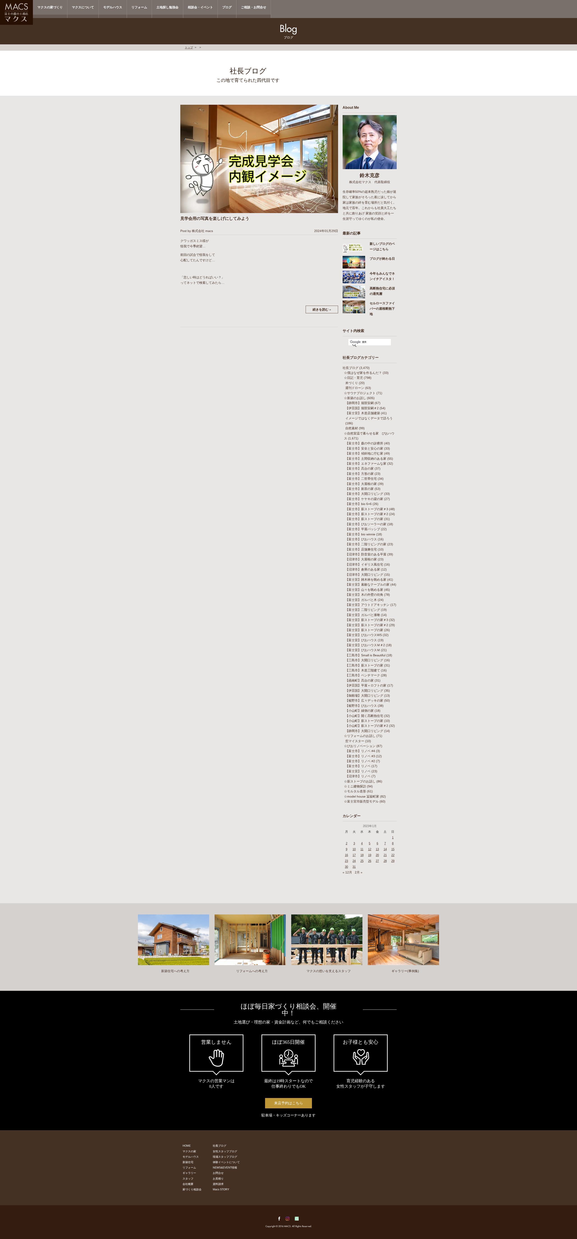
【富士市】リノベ (358, 766)
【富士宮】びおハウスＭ (362, 650)
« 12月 (347, 872)
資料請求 (218, 1184)
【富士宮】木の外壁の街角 (364, 594)
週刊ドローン (354, 388)
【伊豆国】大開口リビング (364, 690)
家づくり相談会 (192, 1189)
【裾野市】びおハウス (361, 705)
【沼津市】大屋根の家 (361, 559)
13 (377, 849)
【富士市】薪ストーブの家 (364, 519)
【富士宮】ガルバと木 (361, 600)
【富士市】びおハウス (361, 539)
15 (392, 849)
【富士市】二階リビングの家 (365, 544)
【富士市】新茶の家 (359, 489)
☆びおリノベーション (360, 746)
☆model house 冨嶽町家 (361, 796)
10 (354, 849)
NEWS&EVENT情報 (225, 1167)
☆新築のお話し (355, 398)
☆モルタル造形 (355, 791)
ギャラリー (189, 1173)
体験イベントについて (226, 1162)
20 (377, 855)
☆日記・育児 (353, 378)
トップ (189, 47)
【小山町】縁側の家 (359, 710)
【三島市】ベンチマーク (362, 675)
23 (346, 861)
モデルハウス (112, 7)
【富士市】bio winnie (360, 534)
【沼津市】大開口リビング (364, 574)
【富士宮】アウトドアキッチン (367, 605)
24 (354, 861)
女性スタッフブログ (225, 1151)
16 (346, 855)
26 (369, 861)
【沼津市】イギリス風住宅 (364, 564)
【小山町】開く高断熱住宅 (364, 716)
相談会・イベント (200, 7)
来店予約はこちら (288, 1103)
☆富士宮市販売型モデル (361, 801)
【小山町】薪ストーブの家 (364, 721)
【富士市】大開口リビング (364, 494)
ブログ (227, 7)
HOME (187, 1145)
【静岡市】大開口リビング (364, 731)
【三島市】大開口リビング (364, 660)
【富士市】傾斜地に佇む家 (364, 453)
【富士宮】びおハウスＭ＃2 (365, 645)
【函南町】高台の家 (359, 680)
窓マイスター (354, 741)
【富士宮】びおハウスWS (363, 635)
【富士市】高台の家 (359, 468)
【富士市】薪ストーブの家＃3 (366, 509)
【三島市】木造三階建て (362, 670)
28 (385, 861)
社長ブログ (350, 368)
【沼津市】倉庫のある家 (362, 569)
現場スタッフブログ (225, 1156)
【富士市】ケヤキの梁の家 (364, 499)
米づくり (351, 383)
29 (392, 861)
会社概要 (188, 1184)
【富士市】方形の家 (359, 473)
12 (369, 849)
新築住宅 (188, 1162)
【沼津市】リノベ (358, 776)
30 (346, 866)
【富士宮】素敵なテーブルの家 (367, 584)
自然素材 (351, 428)
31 (354, 866)
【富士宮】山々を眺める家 (364, 589)
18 (362, 855)
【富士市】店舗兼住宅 (361, 549)
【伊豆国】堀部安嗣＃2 (362, 408)
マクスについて (83, 7)
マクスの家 (189, 1151)
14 (385, 849)
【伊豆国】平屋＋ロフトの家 (365, 685)
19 (369, 855)
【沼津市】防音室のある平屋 (365, 554)
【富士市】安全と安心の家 (364, 448)
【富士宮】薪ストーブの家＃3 (366, 620)
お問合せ (218, 1173)
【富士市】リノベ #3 (360, 756)
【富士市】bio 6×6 (358, 504)
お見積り (218, 1178)
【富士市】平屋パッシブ (362, 529)
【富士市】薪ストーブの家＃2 (366, 514)
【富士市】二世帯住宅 (361, 478)
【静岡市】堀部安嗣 (359, 403)
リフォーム (139, 7)
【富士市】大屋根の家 (361, 484)
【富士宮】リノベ (358, 771)
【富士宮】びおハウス (361, 640)
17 (354, 855)
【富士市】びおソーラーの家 (365, 524)
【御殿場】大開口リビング (364, 695)
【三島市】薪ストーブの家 (364, 665)
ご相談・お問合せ (253, 7)
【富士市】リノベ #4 (360, 751)
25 (362, 861)
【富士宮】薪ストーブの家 (364, 630)
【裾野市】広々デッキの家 (364, 700)
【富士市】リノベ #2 (360, 761)
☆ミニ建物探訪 (355, 786)
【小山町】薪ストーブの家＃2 (366, 725)
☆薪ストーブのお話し (360, 781)
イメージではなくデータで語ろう (369, 418)
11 (361, 849)
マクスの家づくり (50, 7)
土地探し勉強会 (167, 7)
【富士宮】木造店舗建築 (362, 413)
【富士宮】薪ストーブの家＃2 (366, 625)
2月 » (358, 872)
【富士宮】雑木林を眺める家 (365, 579)
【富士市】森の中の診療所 (364, 443)
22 (392, 855)
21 (385, 855)
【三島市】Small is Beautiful (365, 655)
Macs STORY (221, 1189)
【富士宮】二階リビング (362, 610)
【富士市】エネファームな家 (365, 463)
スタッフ (188, 1178)
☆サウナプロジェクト (360, 393)
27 (377, 861)
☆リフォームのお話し (360, 736)
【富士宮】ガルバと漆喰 (362, 615)
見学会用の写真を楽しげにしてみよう (214, 218)
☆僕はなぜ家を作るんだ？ (363, 373)
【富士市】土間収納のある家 (365, 458)
